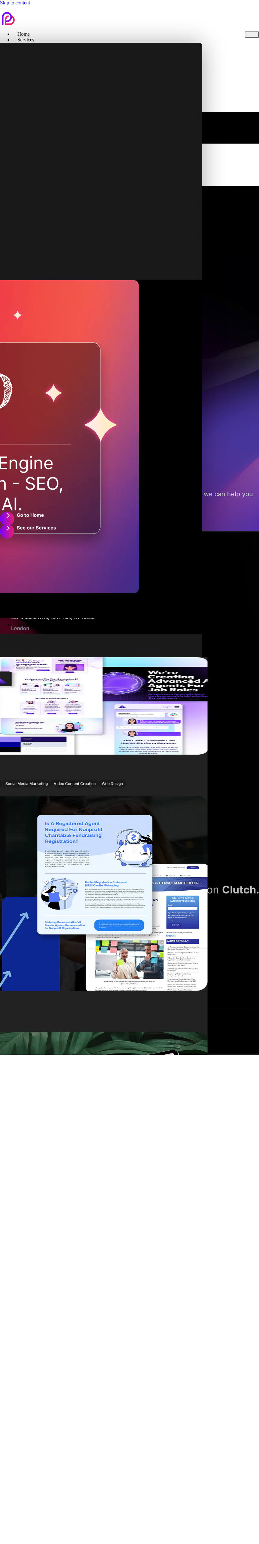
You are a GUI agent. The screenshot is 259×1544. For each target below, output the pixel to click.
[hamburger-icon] (252, 34)
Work (22, 624)
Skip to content (15, 2)
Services (25, 39)
